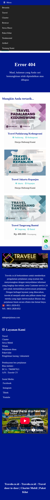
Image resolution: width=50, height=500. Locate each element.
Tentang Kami (8, 48)
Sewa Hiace (7, 28)
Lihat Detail (27, 116)
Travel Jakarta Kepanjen (25, 179)
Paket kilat (6, 353)
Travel (5, 12)
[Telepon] (45, 247)
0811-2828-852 (13, 305)
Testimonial (7, 38)
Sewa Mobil (7, 343)
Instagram (7, 388)
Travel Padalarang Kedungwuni (25, 133)
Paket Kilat (7, 33)
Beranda (5, 7)
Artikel (5, 43)
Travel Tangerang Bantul (25, 225)
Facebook (7, 383)
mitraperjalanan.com (11, 317)
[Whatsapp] (45, 241)
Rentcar (5, 23)
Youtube (6, 397)
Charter (5, 17)
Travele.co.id (10, 275)
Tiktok (5, 392)
